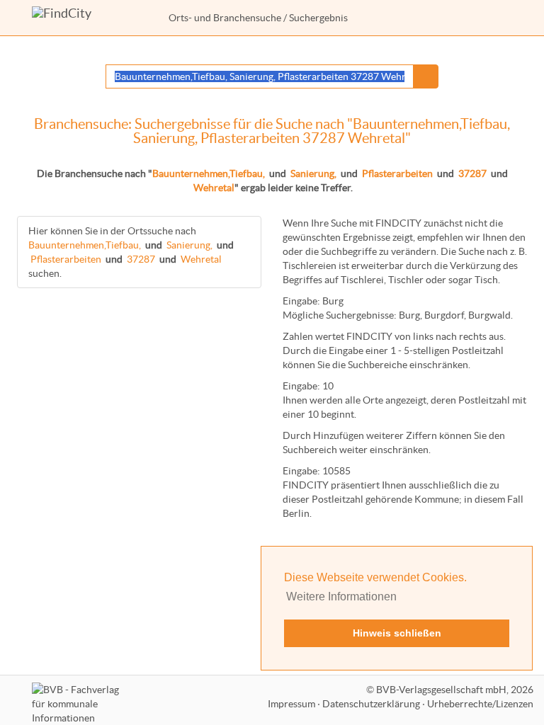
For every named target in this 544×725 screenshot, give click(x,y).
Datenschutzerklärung (371, 703)
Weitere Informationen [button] (341, 596)
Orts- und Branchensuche (225, 17)
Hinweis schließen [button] (397, 633)
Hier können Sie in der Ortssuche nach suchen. (131, 252)
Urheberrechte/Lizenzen (480, 703)
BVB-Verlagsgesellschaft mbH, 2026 (454, 689)
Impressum (291, 703)
